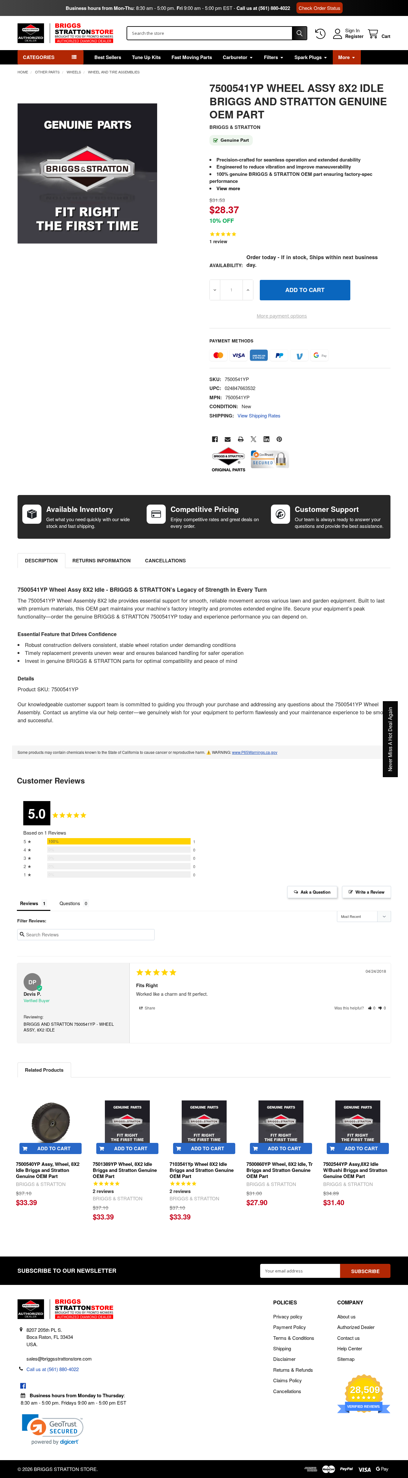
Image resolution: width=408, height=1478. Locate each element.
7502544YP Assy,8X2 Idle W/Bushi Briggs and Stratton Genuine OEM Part (355, 1170)
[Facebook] (215, 439)
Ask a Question (316, 892)
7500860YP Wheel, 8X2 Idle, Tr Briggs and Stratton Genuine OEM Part (279, 1170)
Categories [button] (39, 57)
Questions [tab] (70, 903)
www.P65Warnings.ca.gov (254, 752)
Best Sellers (107, 57)
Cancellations (165, 560)
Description (41, 560)
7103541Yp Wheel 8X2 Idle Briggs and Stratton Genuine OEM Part (202, 1170)
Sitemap (345, 1358)
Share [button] (149, 1007)
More (344, 57)
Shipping (282, 1348)
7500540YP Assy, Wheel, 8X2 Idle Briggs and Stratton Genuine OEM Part (47, 1170)
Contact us (348, 1337)
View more (228, 188)
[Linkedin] (266, 439)
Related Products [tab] (44, 1069)
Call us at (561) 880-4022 (263, 7)
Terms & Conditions (293, 1337)
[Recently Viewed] (321, 34)
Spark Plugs (308, 57)
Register (354, 36)
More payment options (282, 315)
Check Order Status (319, 7)
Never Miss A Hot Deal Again (390, 739)
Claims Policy (287, 1380)
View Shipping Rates (258, 415)
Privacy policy (287, 1316)
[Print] (240, 439)
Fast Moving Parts (191, 57)
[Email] (227, 439)
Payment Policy (289, 1327)
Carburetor (235, 57)
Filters (271, 57)
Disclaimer (284, 1358)
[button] (371, 1007)
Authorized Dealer (356, 1327)
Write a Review (369, 892)
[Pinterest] (279, 439)
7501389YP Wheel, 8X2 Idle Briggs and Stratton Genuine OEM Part (125, 1170)
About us (346, 1316)
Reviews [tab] (29, 903)
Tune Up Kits (146, 57)
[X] (253, 439)
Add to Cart (53, 1148)
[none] (87, 173)
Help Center (349, 1348)
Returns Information (101, 560)
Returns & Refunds (293, 1369)
